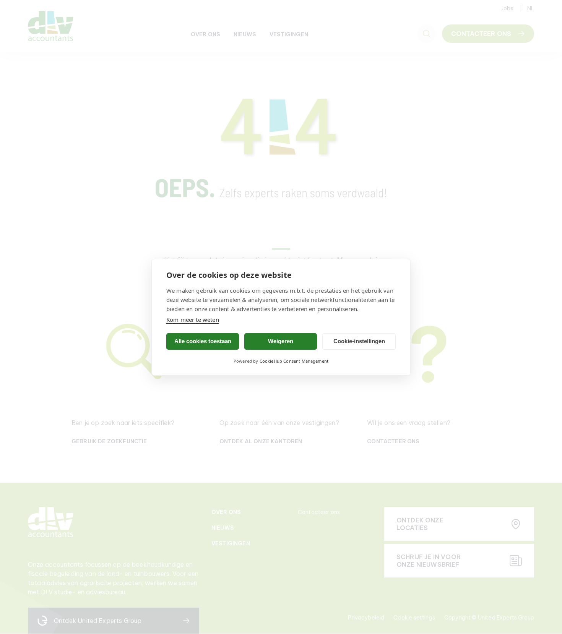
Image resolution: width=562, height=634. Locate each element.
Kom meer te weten (192, 319)
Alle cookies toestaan (202, 341)
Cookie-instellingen (359, 341)
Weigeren (280, 341)
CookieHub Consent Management (294, 361)
